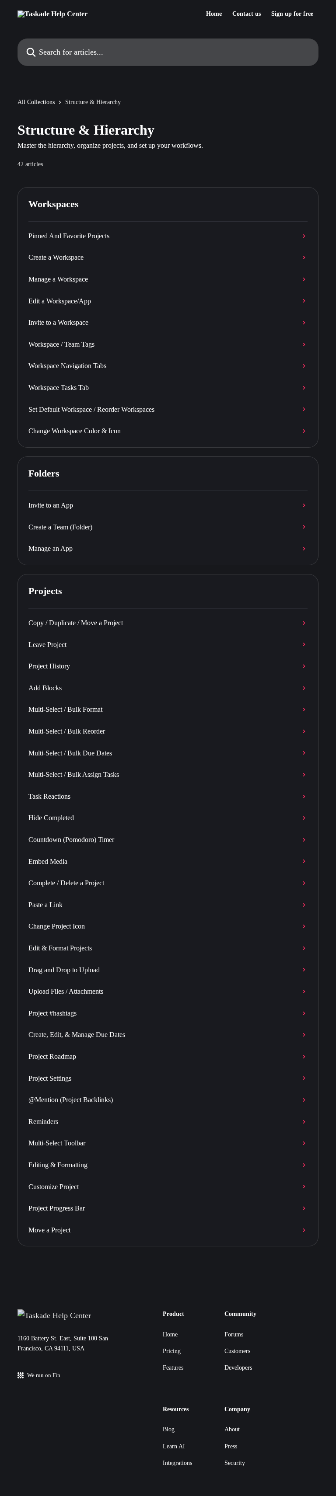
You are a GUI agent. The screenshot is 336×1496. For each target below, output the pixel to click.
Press (230, 1446)
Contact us (246, 14)
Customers (237, 1351)
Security (234, 1463)
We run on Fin (43, 1375)
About (232, 1429)
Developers (238, 1367)
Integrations (177, 1463)
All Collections (36, 102)
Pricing (172, 1351)
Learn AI (174, 1446)
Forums (233, 1334)
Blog (169, 1429)
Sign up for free (292, 14)
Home (214, 14)
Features (173, 1367)
